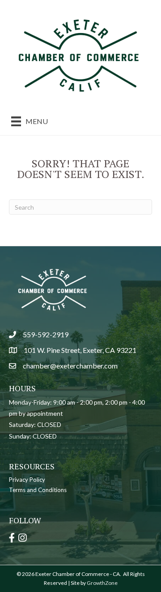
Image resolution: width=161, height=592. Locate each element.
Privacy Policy (27, 479)
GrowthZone (102, 583)
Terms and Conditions (38, 489)
